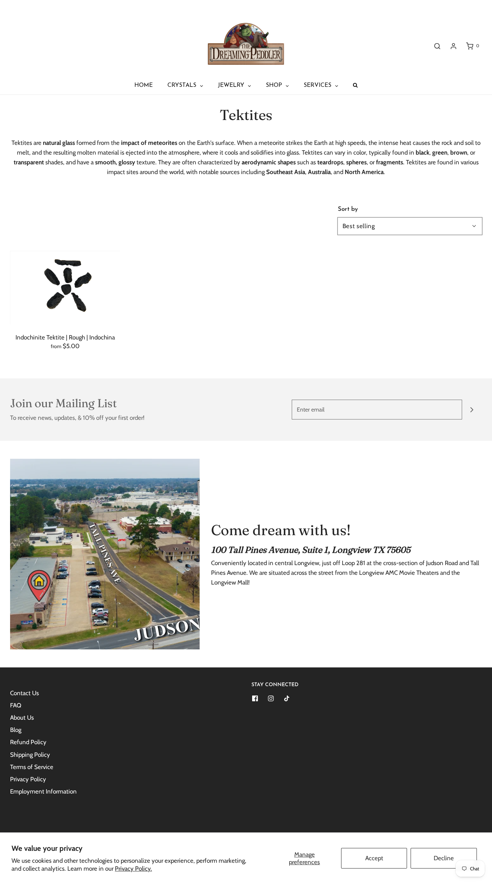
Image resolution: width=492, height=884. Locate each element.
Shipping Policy (30, 754)
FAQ (15, 705)
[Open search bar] (437, 46)
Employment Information (43, 791)
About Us (22, 717)
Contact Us (24, 693)
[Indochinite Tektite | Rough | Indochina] (65, 287)
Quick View (65, 309)
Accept (374, 858)
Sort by (348, 209)
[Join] (472, 409)
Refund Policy (28, 742)
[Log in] (453, 46)
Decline (444, 858)
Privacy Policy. (133, 868)
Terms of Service (31, 766)
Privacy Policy (28, 779)
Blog (15, 729)
